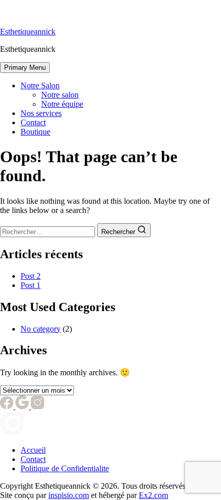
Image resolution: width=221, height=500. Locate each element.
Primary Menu (25, 67)
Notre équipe (62, 104)
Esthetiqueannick (28, 31)
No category (41, 328)
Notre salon (60, 94)
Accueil (33, 450)
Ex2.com (153, 495)
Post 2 (31, 276)
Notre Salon (40, 85)
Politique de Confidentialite (65, 468)
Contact (33, 122)
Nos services (41, 113)
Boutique (35, 131)
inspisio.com (68, 495)
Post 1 (31, 285)
